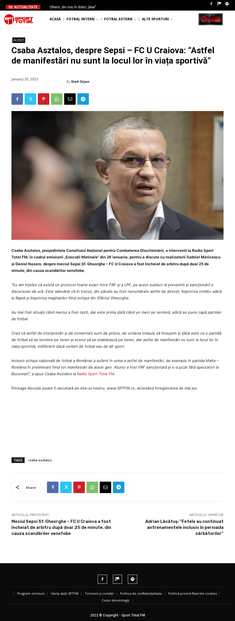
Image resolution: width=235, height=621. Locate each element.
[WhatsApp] (56, 99)
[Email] (70, 99)
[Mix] (219, 4)
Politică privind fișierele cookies (192, 593)
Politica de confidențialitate (141, 593)
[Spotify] (227, 4)
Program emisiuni (31, 593)
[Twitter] (30, 99)
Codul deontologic (116, 600)
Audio (18, 40)
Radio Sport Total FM (95, 373)
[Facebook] (211, 4)
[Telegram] (83, 99)
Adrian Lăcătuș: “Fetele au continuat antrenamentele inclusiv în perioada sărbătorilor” (184, 527)
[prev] (118, 7)
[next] (127, 7)
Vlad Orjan (80, 81)
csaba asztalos (40, 460)
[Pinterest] (43, 99)
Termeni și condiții (99, 593)
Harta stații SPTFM (65, 593)
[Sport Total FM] (18, 19)
